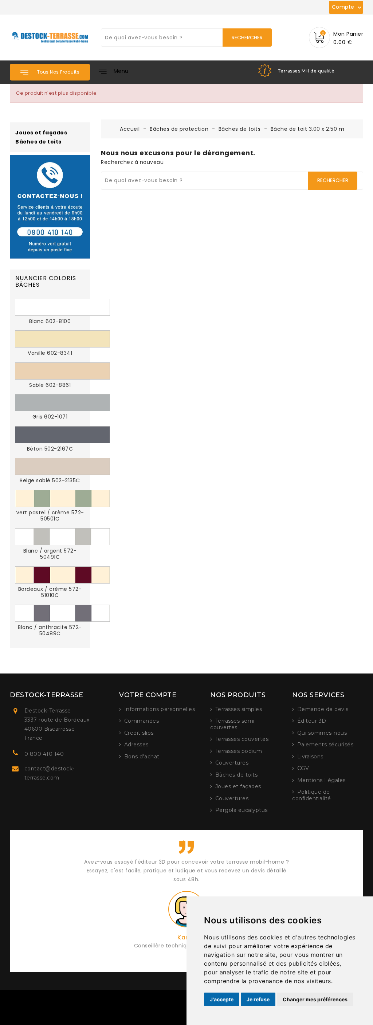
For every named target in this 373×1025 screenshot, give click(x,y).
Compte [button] (348, 7)
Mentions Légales (321, 780)
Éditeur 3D (311, 721)
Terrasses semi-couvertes (233, 724)
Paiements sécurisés (325, 744)
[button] (50, 72)
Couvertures (232, 762)
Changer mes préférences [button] (315, 999)
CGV (303, 768)
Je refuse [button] (258, 999)
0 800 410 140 (44, 754)
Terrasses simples (238, 709)
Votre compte (147, 695)
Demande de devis (323, 709)
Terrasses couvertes (242, 739)
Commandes (141, 721)
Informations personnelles (159, 709)
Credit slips (139, 733)
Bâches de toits (38, 142)
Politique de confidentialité (311, 795)
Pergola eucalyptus (241, 810)
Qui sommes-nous (322, 733)
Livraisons (310, 756)
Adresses (136, 744)
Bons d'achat (142, 756)
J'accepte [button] (221, 999)
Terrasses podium (238, 751)
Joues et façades (41, 133)
